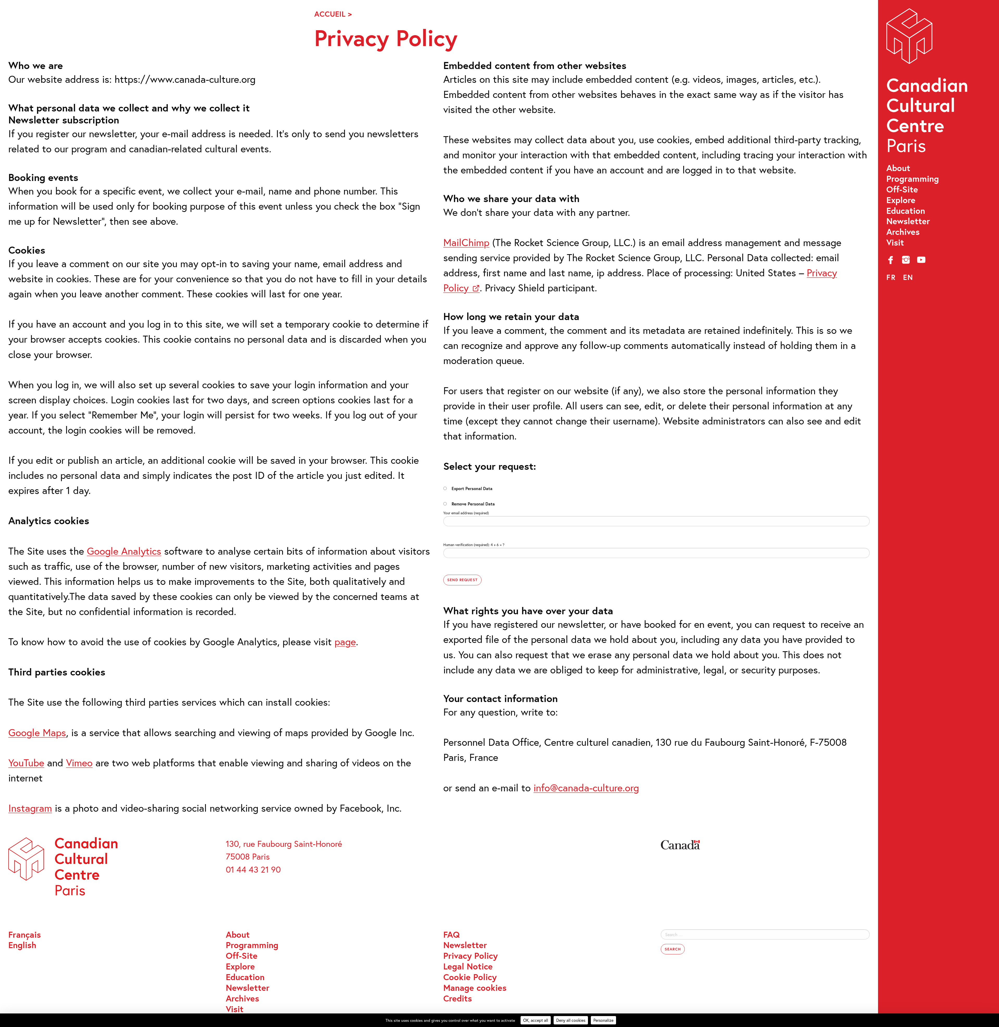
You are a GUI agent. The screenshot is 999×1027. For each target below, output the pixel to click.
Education (905, 210)
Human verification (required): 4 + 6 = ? (473, 544)
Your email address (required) (466, 512)
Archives (903, 232)
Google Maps (37, 732)
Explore (900, 200)
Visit (895, 242)
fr (891, 277)
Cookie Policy (470, 977)
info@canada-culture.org (586, 787)
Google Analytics (124, 551)
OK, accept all (535, 1020)
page (345, 641)
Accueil (329, 14)
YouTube (26, 762)
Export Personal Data (472, 488)
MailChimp (466, 242)
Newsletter (908, 221)
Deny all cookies (570, 1020)
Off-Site (902, 189)
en (908, 277)
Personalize (603, 1020)
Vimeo (79, 762)
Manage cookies (475, 987)
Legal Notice (468, 966)
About (898, 168)
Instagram (30, 808)
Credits (457, 998)
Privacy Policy (470, 955)
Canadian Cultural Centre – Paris (928, 83)
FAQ (451, 934)
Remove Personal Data (473, 503)
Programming (912, 178)
